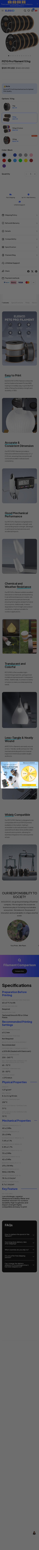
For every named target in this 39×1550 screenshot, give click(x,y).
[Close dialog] (37, 762)
